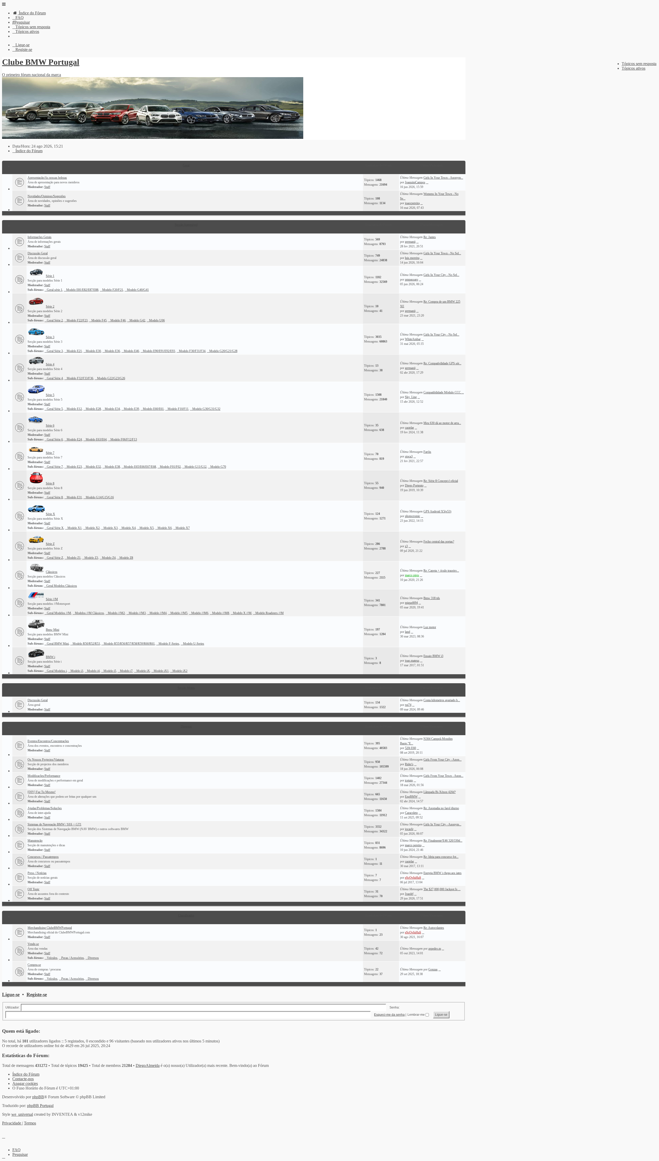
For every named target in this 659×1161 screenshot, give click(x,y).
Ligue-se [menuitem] (22, 45)
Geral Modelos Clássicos (61, 586)
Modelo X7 (183, 528)
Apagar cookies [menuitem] (25, 1083)
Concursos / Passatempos (43, 857)
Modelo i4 (93, 671)
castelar (409, 427)
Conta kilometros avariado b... (441, 700)
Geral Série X (55, 528)
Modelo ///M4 (158, 613)
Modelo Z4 (109, 558)
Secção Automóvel (186, 225)
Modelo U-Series (193, 643)
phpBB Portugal (40, 1105)
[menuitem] (29, 13)
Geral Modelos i (57, 671)
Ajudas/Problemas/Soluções (45, 808)
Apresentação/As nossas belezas (47, 177)
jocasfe (409, 829)
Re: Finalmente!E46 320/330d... (442, 840)
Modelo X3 (110, 528)
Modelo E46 (131, 351)
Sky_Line (411, 397)
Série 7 (50, 453)
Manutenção (35, 840)
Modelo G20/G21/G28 (223, 351)
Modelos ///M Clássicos (89, 613)
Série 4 (50, 364)
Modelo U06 (157, 320)
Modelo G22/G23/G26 (111, 378)
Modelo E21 (74, 351)
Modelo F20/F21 (112, 290)
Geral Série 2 (55, 320)
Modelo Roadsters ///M (269, 613)
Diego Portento (414, 485)
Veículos (52, 958)
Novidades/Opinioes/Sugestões (47, 196)
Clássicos (51, 572)
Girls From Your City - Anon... (442, 759)
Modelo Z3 (91, 558)
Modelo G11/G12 (195, 467)
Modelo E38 (112, 467)
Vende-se (33, 944)
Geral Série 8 (55, 497)
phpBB (38, 1097)
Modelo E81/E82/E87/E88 (82, 290)
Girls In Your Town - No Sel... (442, 253)
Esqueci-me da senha (389, 1014)
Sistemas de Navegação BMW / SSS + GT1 (54, 824)
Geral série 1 (54, 290)
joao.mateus (412, 660)
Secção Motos (186, 688)
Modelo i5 (109, 671)
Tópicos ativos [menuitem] (633, 68)
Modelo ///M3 (137, 613)
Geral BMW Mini (58, 643)
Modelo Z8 (126, 558)
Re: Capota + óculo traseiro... (441, 570)
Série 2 (50, 306)
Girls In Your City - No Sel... (441, 275)
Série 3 (50, 337)
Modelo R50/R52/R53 (86, 643)
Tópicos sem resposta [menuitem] (639, 63)
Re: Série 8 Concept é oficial (440, 481)
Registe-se (37, 994)
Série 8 (50, 483)
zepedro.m (434, 948)
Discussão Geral (38, 253)
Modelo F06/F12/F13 (123, 439)
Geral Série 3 (55, 351)
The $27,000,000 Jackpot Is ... (442, 889)
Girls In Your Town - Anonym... (443, 177)
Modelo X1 (74, 528)
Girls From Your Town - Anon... (443, 776)
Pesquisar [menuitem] (20, 1154)
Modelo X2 (92, 528)
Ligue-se (11, 994)
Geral (186, 165)
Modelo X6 (165, 528)
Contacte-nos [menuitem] (23, 1079)
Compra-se (34, 965)
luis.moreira (412, 258)
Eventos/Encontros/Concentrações (48, 741)
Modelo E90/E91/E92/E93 (159, 351)
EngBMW (411, 796)
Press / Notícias (37, 873)
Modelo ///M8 (220, 613)
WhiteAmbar (413, 339)
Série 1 (50, 276)
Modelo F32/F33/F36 (80, 378)
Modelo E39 (131, 409)
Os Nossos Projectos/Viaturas (46, 759)
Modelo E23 (74, 467)
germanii (410, 242)
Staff (47, 187)
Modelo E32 (93, 467)
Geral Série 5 (55, 409)
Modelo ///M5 (178, 613)
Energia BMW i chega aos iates (442, 873)
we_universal (22, 1114)
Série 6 (50, 425)
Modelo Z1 (74, 558)
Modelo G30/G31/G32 (206, 409)
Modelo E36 (112, 351)
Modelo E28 (93, 409)
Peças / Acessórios (72, 958)
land (407, 632)
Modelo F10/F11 (178, 409)
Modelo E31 (74, 497)
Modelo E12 (74, 409)
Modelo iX (143, 671)
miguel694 (411, 603)
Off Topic (33, 889)
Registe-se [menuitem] (23, 49)
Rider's (409, 764)
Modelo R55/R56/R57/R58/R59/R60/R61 (129, 643)
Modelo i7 (126, 671)
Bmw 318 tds (431, 598)
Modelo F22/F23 (77, 320)
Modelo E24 (74, 439)
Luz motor (429, 627)
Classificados (186, 915)
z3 (406, 546)
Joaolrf (409, 894)
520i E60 (410, 748)
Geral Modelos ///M (59, 613)
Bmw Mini (52, 630)
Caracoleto (411, 813)
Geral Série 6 (55, 439)
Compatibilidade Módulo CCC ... (443, 392)
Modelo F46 (118, 320)
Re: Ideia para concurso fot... (440, 857)
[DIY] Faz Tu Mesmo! (42, 792)
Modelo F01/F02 (170, 467)
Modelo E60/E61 (153, 409)
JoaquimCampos (415, 182)
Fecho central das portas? (438, 541)
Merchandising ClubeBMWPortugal (50, 928)
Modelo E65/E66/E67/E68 (140, 467)
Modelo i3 (77, 671)
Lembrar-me (416, 1014)
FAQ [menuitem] (16, 1150)
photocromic (412, 516)
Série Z (50, 544)
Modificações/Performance (44, 776)
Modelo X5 (147, 528)
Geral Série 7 (55, 467)
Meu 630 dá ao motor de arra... (442, 423)
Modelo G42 (137, 320)
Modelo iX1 (161, 671)
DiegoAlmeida (148, 1065)
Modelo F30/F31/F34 (192, 351)
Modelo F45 (99, 320)
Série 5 (50, 395)
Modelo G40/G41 (138, 290)
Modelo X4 (129, 528)
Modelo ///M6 (199, 613)
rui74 (408, 705)
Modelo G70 (218, 467)
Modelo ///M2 (116, 613)
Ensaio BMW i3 (433, 656)
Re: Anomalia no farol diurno (441, 808)
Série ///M (52, 599)
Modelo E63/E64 (96, 439)
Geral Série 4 (55, 378)
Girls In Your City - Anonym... (442, 824)
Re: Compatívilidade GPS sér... (442, 363)
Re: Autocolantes (433, 928)
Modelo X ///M (242, 613)
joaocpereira (412, 203)
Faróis (427, 452)
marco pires (412, 575)
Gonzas (433, 969)
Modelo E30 (93, 351)
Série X (50, 514)
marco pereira (413, 845)
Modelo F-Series (169, 643)
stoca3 (409, 456)
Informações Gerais (39, 237)
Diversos (186, 726)
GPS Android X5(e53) (437, 511)
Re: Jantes (429, 237)
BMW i (50, 657)
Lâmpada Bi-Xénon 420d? (439, 792)
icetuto (409, 780)
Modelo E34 (112, 409)
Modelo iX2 (179, 671)
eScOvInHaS (413, 877)
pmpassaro (411, 279)
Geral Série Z (55, 558)
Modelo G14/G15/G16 (100, 497)
